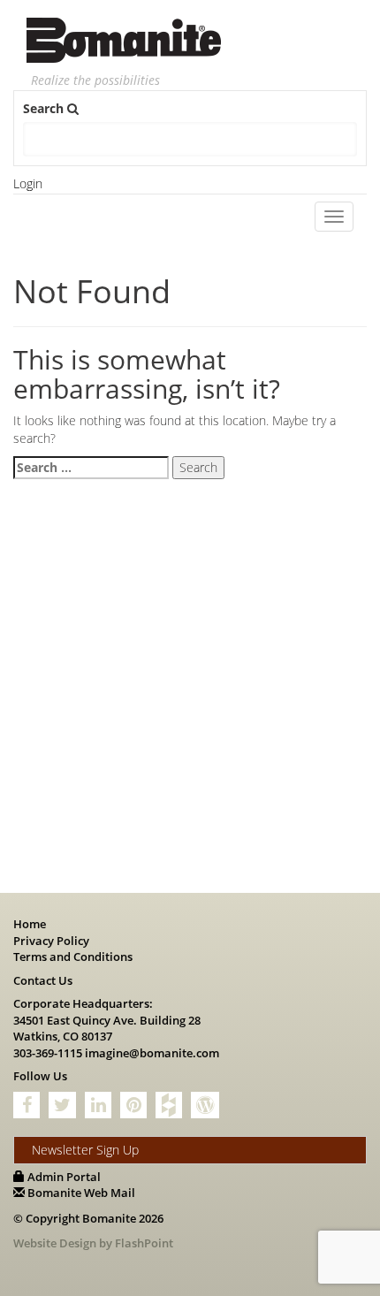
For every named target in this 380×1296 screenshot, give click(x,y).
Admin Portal (63, 1177)
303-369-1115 (47, 1053)
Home (29, 924)
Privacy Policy (51, 941)
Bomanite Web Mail (80, 1193)
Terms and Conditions (73, 956)
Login (27, 183)
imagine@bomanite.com (152, 1053)
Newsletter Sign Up (85, 1149)
